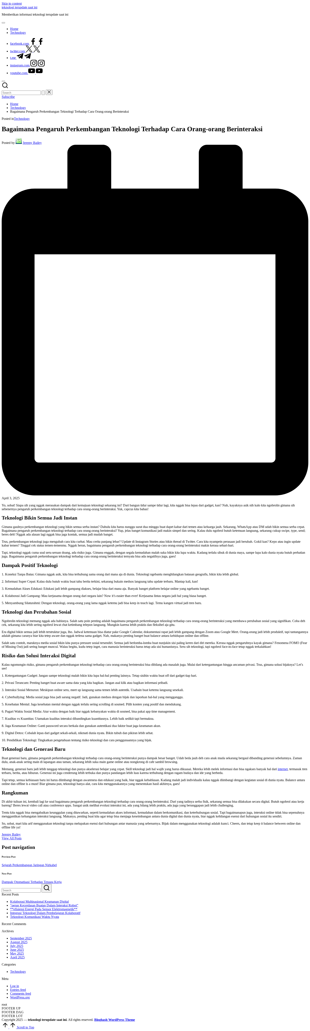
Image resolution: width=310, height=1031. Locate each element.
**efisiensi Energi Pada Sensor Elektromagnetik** (43, 909)
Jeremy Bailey (11, 834)
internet (283, 769)
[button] (43, 93)
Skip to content (12, 3)
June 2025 (17, 949)
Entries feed (18, 990)
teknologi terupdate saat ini (19, 7)
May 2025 (17, 953)
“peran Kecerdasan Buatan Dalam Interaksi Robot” (44, 905)
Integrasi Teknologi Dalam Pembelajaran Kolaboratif (45, 913)
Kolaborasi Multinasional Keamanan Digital (39, 901)
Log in (14, 986)
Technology (22, 118)
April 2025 (17, 957)
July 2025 (16, 946)
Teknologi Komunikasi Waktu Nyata (34, 917)
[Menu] (3, 22)
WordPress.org (20, 997)
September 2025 (21, 938)
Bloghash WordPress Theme (114, 1020)
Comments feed (20, 993)
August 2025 (18, 942)
